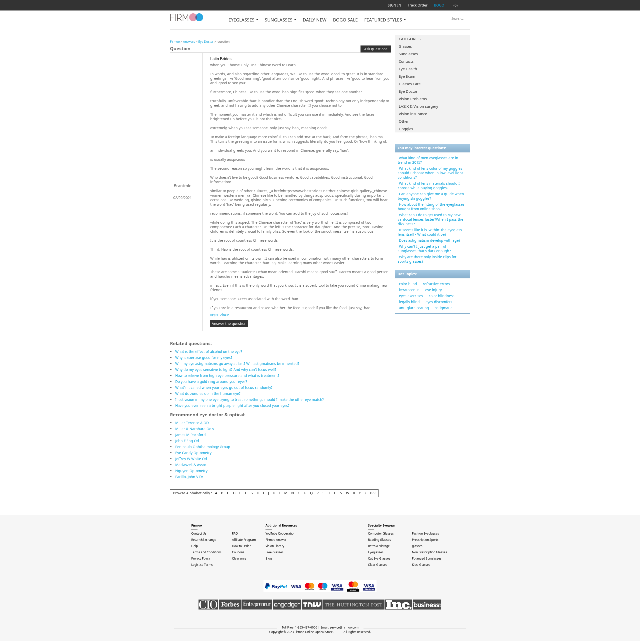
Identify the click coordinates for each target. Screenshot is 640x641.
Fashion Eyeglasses (425, 533)
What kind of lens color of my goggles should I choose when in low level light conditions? (430, 173)
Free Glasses (275, 552)
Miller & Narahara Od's (194, 428)
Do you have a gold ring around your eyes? (211, 381)
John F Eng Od (187, 440)
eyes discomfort (439, 301)
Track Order (418, 5)
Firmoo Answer (276, 540)
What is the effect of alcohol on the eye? (208, 351)
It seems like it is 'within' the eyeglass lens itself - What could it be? (430, 232)
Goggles (406, 128)
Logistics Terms (202, 565)
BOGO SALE (345, 20)
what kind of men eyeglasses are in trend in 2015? (428, 160)
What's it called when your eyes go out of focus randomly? (223, 387)
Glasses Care (409, 83)
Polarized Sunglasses (427, 558)
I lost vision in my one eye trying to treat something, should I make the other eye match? (249, 399)
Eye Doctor (408, 91)
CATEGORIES (409, 38)
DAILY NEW (314, 20)
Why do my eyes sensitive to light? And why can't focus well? (225, 369)
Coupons (238, 552)
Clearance (239, 558)
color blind (408, 283)
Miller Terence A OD (192, 422)
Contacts (406, 61)
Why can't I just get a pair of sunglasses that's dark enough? (424, 248)
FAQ (235, 533)
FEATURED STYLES (383, 20)
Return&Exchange (203, 540)
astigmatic (443, 307)
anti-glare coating (414, 307)
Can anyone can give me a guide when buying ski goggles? (431, 196)
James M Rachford (190, 434)
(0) (456, 5)
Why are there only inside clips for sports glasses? (427, 259)
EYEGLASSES (242, 20)
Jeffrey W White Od (191, 458)
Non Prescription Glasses (429, 552)
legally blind (409, 301)
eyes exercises (411, 295)
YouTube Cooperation (280, 533)
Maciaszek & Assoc (190, 464)
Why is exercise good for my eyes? (203, 357)
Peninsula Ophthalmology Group (202, 446)
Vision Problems (413, 98)
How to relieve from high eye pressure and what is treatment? (227, 375)
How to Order (241, 546)
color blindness (441, 295)
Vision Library (275, 546)
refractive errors (436, 283)
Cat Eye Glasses (379, 558)
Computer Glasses (381, 533)
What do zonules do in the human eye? (207, 393)
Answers (189, 41)
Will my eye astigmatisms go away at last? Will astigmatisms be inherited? (237, 363)
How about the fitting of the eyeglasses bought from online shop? (431, 206)
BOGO (439, 5)
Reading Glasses (379, 540)
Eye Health (408, 68)
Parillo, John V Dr (189, 476)
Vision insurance (413, 113)
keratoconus (409, 289)
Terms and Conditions (206, 552)
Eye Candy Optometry (193, 452)
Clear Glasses (377, 565)
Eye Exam (407, 76)
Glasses (405, 46)
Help (194, 546)
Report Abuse (219, 315)
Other (404, 121)
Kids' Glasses (421, 565)
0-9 (373, 493)
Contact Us (198, 533)
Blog (269, 558)
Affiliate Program (244, 540)
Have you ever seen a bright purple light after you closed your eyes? (232, 405)
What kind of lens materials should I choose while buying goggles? (429, 185)
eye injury (433, 289)
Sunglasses (408, 53)
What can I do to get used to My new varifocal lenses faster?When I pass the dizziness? (430, 219)
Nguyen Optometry (191, 470)
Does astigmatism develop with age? (429, 240)
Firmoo (175, 41)
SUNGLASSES (279, 20)
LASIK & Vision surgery (418, 106)
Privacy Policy (200, 558)
